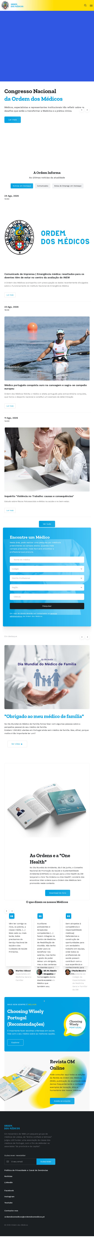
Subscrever (46, 1161)
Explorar (15, 1042)
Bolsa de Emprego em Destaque (67, 186)
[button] (82, 110)
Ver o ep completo (17, 745)
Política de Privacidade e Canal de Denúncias (26, 1170)
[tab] (46, 1001)
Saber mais (13, 119)
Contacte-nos (11, 1210)
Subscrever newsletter (15, 1155)
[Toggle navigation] (91, 5)
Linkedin (8, 1182)
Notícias (8, 1176)
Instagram (9, 1196)
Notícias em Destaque (22, 186)
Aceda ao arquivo (62, 1101)
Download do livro (57, 893)
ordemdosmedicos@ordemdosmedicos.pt (24, 1217)
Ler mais (10, 295)
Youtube (8, 1202)
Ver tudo (47, 524)
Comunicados (42, 186)
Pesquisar (47, 606)
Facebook (9, 1190)
